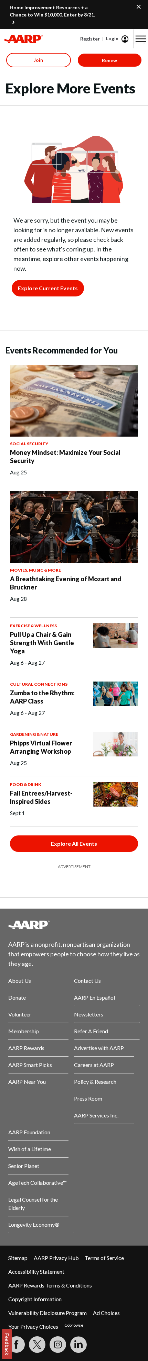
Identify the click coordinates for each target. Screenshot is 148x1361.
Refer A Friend (91, 1031)
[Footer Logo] (74, 925)
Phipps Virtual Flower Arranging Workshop (41, 747)
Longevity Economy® (34, 1224)
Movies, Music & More (35, 570)
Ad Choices (106, 1312)
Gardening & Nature (34, 734)
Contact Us (87, 980)
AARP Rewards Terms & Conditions (50, 1285)
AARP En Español (94, 997)
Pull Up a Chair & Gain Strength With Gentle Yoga (42, 643)
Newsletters (88, 1014)
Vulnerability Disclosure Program (47, 1312)
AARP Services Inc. (96, 1115)
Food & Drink (25, 784)
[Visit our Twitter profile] (37, 1344)
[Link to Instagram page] (58, 1344)
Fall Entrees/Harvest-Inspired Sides (41, 797)
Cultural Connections (38, 684)
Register (90, 39)
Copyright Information (35, 1299)
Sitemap (18, 1258)
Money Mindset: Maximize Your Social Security (65, 456)
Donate (17, 997)
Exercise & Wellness (33, 625)
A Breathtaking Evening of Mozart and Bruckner (65, 583)
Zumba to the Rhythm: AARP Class (42, 697)
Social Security (29, 443)
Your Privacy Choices (33, 1326)
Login (112, 38)
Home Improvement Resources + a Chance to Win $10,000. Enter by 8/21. (52, 11)
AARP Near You (27, 1081)
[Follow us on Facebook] (16, 1344)
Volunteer (19, 1014)
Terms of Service (104, 1258)
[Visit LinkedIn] (78, 1344)
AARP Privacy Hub (56, 1258)
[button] (141, 39)
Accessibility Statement (36, 1271)
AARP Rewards (26, 1048)
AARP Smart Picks (30, 1064)
